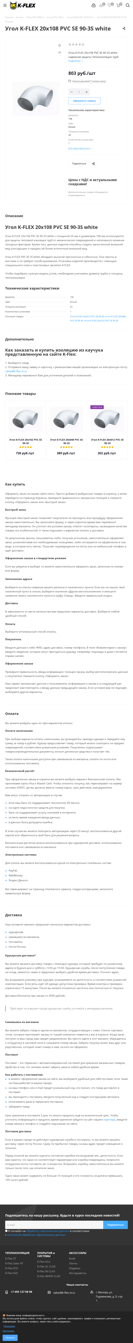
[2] (73, 44)
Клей (72, 1258)
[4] (80, 44)
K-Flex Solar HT (14, 1263)
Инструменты (77, 1273)
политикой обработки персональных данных (36, 1234)
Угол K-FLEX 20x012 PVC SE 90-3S (87, 316)
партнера (109, 1119)
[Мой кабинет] (93, 5)
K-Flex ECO (11, 1268)
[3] (76, 44)
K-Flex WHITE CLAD (48, 1276)
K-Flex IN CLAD (46, 1271)
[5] (83, 44)
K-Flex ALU (43, 1261)
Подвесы (74, 1268)
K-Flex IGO (11, 1273)
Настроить (8, 1330)
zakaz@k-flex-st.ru (16, 371)
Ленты (73, 1263)
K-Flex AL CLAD (46, 1266)
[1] (70, 44)
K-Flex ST (10, 1258)
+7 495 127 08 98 (21, 1291)
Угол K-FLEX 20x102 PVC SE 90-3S (101, 320)
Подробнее (9, 1326)
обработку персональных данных (47, 1231)
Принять (10, 1337)
